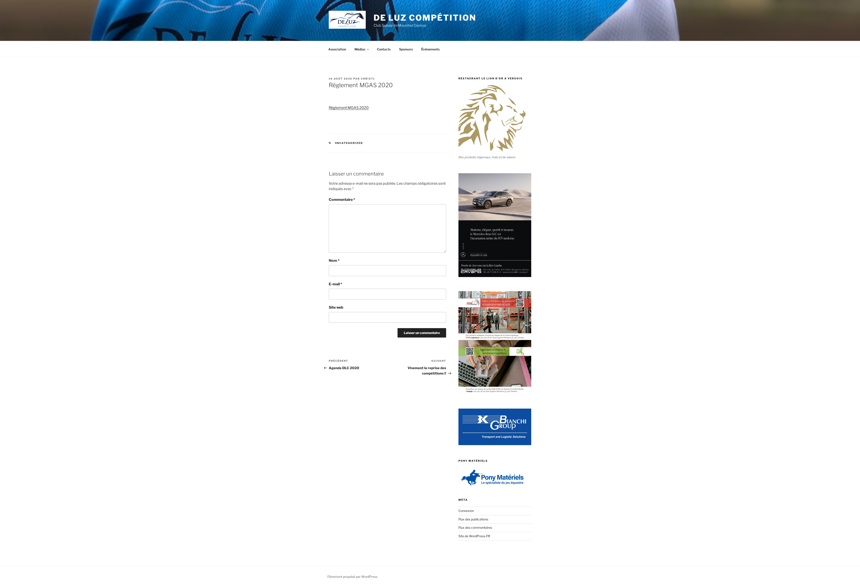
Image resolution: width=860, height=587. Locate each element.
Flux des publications (473, 519)
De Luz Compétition (425, 18)
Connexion (466, 511)
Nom (334, 260)
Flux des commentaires (475, 527)
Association (337, 49)
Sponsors (406, 49)
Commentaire (342, 199)
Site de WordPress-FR (474, 536)
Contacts (384, 49)
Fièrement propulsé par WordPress (352, 576)
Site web (336, 307)
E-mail (335, 284)
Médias (360, 49)
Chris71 (368, 78)
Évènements (430, 49)
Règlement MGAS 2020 (349, 108)
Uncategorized (349, 143)
